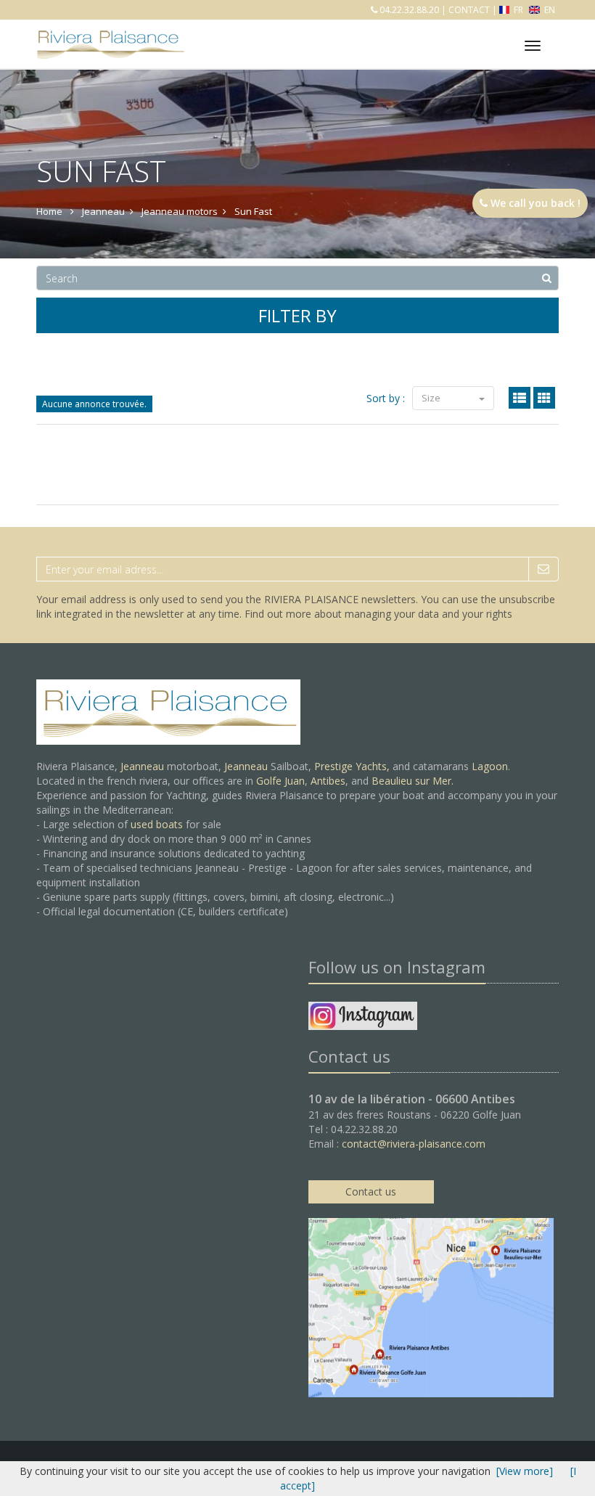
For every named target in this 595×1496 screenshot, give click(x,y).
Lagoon (490, 766)
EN (548, 10)
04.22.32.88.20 (408, 10)
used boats (157, 824)
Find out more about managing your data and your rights (378, 614)
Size (432, 397)
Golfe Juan (280, 781)
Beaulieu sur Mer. (413, 781)
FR (518, 10)
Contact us (370, 1191)
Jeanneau (142, 766)
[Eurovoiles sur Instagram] (362, 1018)
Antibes (328, 781)
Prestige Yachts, (352, 766)
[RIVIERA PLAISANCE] (108, 34)
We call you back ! (534, 203)
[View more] (524, 1471)
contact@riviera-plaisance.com (413, 1143)
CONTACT (469, 10)
